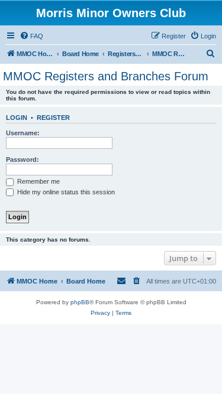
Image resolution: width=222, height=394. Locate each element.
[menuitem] (31, 36)
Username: (23, 132)
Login (16, 117)
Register (53, 117)
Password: (22, 159)
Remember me (37, 181)
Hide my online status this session (65, 192)
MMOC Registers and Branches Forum (105, 76)
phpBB (79, 302)
